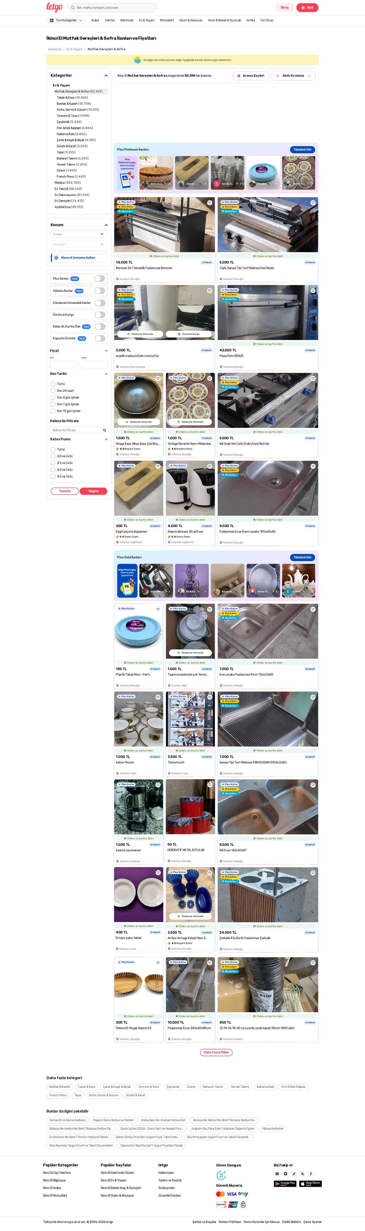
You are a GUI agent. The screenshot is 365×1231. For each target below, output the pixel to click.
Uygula (94, 491)
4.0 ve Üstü (65, 470)
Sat (310, 7)
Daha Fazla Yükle (216, 1052)
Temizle (65, 491)
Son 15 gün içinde (68, 411)
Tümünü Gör (302, 149)
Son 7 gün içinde (68, 404)
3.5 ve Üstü (65, 463)
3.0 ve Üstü (65, 456)
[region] (216, 173)
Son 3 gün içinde (68, 397)
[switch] (99, 278)
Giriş (285, 7)
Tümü (61, 384)
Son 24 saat (65, 391)
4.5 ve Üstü (65, 476)
